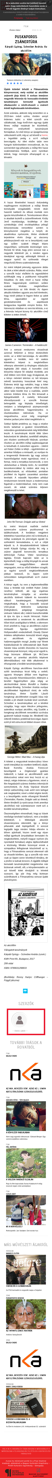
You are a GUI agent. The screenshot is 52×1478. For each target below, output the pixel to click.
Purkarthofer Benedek (15, 1298)
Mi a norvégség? (14, 1226)
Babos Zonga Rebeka (14, 1386)
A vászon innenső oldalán (19, 1179)
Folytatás (18, 18)
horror (44, 135)
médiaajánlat (42, 1449)
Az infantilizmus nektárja (19, 1330)
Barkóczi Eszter (12, 1253)
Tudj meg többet (32, 18)
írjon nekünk (29, 1449)
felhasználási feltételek (25, 1451)
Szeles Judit (11, 1194)
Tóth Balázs (24, 1100)
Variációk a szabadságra (18, 1286)
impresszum (6, 1451)
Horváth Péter (12, 1100)
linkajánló (16, 1449)
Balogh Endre (11, 1056)
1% (8, 1449)
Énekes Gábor (15, 30)
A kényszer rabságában (18, 1132)
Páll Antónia (11, 1147)
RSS (4, 1449)
